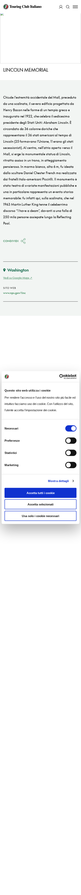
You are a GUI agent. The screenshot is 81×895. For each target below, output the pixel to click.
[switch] (70, 440)
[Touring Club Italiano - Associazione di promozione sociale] (22, 6)
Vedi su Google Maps (16, 277)
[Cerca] (68, 7)
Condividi (10, 241)
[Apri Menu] (75, 7)
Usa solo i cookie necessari (40, 515)
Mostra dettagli (58, 481)
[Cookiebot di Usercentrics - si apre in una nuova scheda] (59, 376)
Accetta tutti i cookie (41, 492)
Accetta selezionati (40, 504)
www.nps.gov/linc (14, 293)
